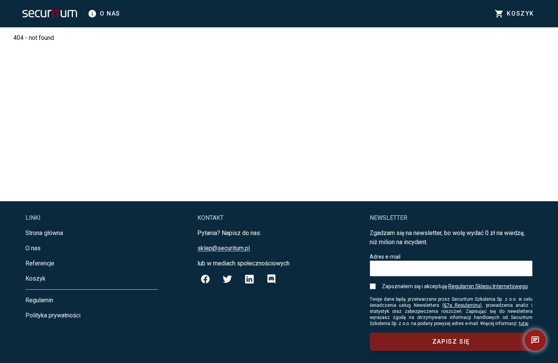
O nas (104, 13)
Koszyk (35, 278)
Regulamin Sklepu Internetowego (488, 286)
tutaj (523, 323)
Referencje (39, 263)
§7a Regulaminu (462, 305)
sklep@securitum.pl (223, 248)
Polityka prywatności (52, 315)
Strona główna (44, 233)
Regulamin (39, 300)
